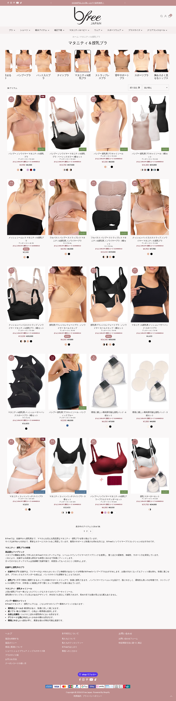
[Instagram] (11, 3)
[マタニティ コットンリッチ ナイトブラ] (26, 466)
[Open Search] (161, 16)
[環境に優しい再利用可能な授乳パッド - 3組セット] (150, 382)
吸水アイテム (41, 30)
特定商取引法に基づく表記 (130, 643)
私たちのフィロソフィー (72, 643)
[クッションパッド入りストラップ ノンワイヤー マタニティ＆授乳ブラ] (150, 207)
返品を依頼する (12, 638)
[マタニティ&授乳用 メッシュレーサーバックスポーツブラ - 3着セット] (26, 382)
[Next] (125, 3)
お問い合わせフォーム (128, 638)
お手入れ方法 (11, 659)
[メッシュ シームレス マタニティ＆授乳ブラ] (26, 207)
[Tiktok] (21, 3)
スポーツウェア (114, 30)
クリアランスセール (156, 30)
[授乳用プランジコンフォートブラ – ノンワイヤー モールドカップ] (67, 294)
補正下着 (58, 30)
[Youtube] (17, 3)
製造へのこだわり (69, 651)
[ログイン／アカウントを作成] (165, 16)
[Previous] (51, 3)
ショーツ (24, 30)
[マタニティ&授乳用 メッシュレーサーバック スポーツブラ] (150, 294)
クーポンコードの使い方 (88, 3)
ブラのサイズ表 (12, 655)
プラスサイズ (134, 30)
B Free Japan (86, 692)
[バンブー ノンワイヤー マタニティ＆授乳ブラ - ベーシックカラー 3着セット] (67, 123)
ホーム (75, 36)
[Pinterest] (14, 3)
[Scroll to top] (171, 696)
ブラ (11, 30)
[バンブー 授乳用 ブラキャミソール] (108, 123)
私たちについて (68, 638)
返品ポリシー (11, 643)
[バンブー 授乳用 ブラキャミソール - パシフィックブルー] (67, 382)
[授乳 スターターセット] (150, 466)
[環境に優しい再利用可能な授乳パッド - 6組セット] (108, 382)
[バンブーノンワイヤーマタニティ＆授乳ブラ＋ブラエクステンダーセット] (108, 466)
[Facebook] (8, 3)
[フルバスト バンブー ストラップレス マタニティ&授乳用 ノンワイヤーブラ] (67, 207)
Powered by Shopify (101, 692)
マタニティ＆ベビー (78, 30)
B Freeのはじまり (69, 647)
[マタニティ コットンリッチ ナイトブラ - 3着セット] (67, 466)
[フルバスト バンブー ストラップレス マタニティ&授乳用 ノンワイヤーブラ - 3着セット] (108, 207)
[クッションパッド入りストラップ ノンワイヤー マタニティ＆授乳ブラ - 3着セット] (26, 294)
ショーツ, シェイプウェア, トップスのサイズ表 (25, 651)
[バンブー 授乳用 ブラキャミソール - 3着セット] (150, 123)
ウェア (97, 30)
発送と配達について (14, 647)
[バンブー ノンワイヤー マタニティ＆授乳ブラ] (26, 123)
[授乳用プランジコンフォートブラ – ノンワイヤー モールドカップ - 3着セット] (108, 294)
